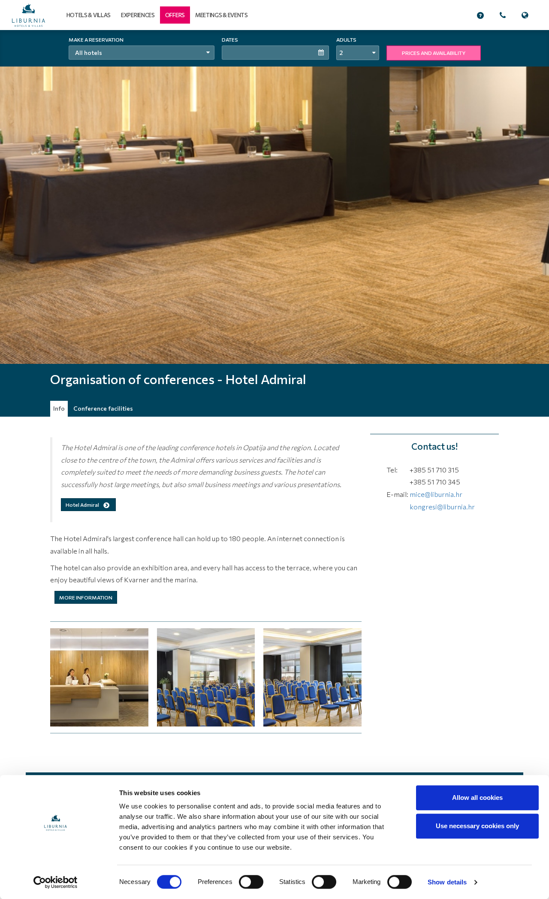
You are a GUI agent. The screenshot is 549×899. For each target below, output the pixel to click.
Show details (447, 882)
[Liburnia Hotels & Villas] (28, 15)
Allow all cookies (477, 797)
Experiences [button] (138, 15)
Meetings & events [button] (221, 15)
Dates (230, 39)
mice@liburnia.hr (436, 494)
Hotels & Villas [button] (88, 15)
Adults (346, 39)
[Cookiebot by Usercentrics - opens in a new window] (55, 882)
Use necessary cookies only (477, 825)
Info (59, 408)
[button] (175, 15)
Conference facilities (103, 408)
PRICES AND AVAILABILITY (433, 53)
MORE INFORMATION (85, 597)
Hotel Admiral (83, 505)
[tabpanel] (274, 223)
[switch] (251, 882)
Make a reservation (96, 39)
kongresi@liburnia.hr (442, 506)
